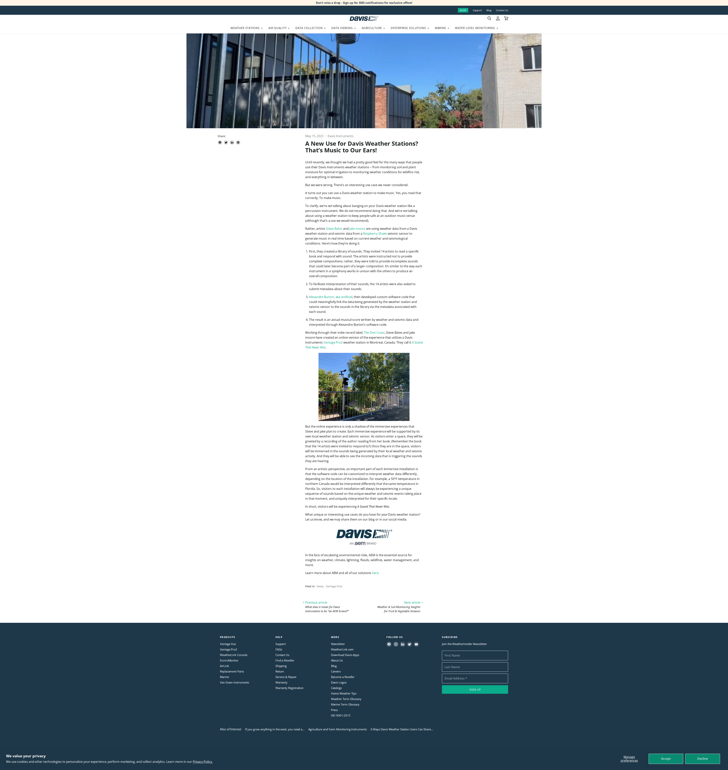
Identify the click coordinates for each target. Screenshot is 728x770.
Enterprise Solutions (409, 28)
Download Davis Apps (345, 655)
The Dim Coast (374, 332)
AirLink (224, 666)
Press (334, 710)
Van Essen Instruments (234, 682)
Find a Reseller (284, 660)
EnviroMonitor (229, 660)
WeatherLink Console (233, 655)
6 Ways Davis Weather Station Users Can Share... (402, 729)
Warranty (281, 682)
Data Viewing (342, 28)
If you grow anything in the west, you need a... (274, 729)
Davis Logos (339, 682)
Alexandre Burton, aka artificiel (330, 297)
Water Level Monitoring (475, 28)
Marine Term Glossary (345, 704)
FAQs (278, 649)
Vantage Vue (228, 644)
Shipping (281, 666)
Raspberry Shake (375, 233)
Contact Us (502, 10)
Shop (463, 10)
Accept (666, 759)
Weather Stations (245, 28)
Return (279, 671)
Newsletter (338, 644)
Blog (488, 10)
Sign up (475, 689)
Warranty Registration (289, 688)
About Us (337, 660)
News (320, 586)
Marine (441, 28)
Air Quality (278, 28)
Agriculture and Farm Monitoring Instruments (337, 729)
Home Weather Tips (344, 693)
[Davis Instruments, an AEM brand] (364, 537)
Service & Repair (286, 677)
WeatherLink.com (342, 649)
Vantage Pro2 (333, 342)
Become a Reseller (343, 677)
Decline (702, 759)
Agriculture (372, 28)
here (375, 573)
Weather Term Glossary (346, 699)
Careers (336, 671)
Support (477, 10)
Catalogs (336, 688)
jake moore (357, 229)
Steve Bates (334, 229)
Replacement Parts (232, 671)
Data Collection (309, 28)
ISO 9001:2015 (341, 715)
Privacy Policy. (203, 762)
